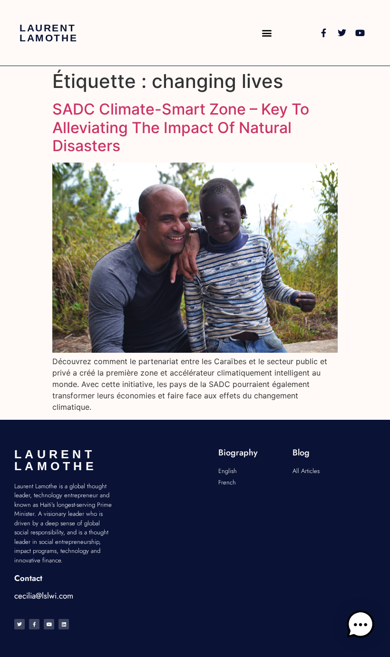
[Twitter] (342, 33)
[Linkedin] (63, 624)
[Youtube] (360, 33)
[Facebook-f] (324, 33)
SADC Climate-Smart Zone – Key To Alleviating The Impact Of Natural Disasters (180, 127)
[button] (266, 33)
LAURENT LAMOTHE (49, 32)
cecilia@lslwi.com (43, 595)
